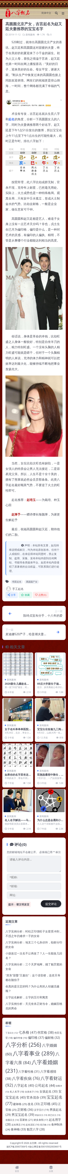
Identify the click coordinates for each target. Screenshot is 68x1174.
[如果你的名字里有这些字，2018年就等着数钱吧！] (17, 755)
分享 (13, 595)
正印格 (48, 1103)
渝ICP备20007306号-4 (17, 1146)
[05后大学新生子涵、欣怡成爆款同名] (50, 664)
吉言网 (33, 1143)
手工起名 (18, 589)
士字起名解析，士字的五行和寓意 (26, 997)
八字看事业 (34, 1053)
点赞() (42, 595)
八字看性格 (28, 1071)
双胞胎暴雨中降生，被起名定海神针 (49, 776)
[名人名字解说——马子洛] (17, 800)
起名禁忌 (18, 1124)
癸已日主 (54, 1115)
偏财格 (52, 1038)
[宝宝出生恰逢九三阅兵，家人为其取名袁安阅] (50, 709)
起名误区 (32, 1124)
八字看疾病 (26, 1078)
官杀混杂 (36, 1097)
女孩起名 (48, 1091)
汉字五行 (41, 1109)
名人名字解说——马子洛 (17, 821)
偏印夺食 (20, 1037)
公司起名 (45, 1085)
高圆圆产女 (31, 581)
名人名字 (17, 1091)
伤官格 (45, 1032)
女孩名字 (32, 1091)
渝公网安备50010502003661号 (45, 1146)
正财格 (25, 1109)
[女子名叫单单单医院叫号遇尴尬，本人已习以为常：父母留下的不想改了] (17, 709)
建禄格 (20, 1104)
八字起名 (24, 1085)
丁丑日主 (11, 1033)
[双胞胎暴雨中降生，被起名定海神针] (50, 755)
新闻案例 (30, 34)
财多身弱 (41, 1120)
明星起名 (16, 581)
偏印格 (36, 1037)
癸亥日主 (41, 1115)
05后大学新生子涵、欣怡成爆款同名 (49, 685)
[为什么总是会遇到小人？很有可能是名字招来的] (50, 800)
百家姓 (26, 1120)
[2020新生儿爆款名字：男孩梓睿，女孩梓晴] (17, 664)
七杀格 (28, 1032)
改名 (34, 1104)
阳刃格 (45, 1124)
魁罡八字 (36, 1129)
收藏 (27, 595)
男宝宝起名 (23, 1114)
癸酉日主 (12, 1119)
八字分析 (23, 1044)
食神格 (18, 1129)
